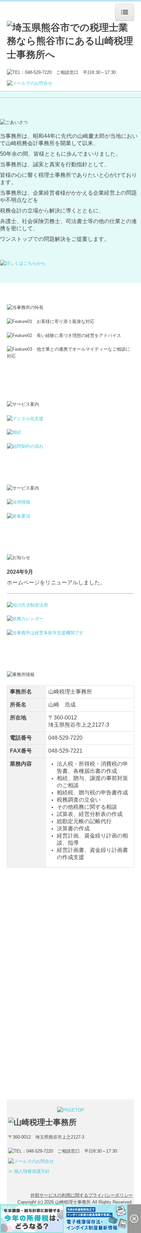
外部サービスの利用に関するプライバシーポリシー (81, 1195)
